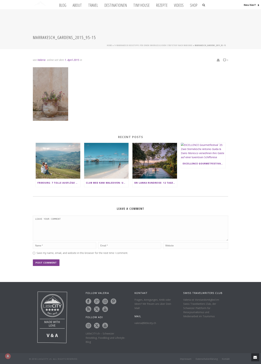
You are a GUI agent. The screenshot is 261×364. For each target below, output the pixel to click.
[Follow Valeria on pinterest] (113, 302)
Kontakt (226, 359)
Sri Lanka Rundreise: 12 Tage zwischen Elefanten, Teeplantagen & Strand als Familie (155, 182)
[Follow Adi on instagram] (88, 326)
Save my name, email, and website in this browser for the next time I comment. (82, 253)
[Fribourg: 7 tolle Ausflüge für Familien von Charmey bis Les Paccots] (58, 161)
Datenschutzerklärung (207, 359)
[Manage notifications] (8, 356)
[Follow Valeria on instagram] (105, 302)
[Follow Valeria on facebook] (88, 302)
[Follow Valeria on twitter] (97, 309)
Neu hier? (250, 5)
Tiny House (141, 5)
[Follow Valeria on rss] (88, 309)
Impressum (185, 359)
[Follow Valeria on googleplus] (97, 302)
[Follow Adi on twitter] (97, 326)
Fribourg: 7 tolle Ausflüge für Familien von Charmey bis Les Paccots (58, 182)
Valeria (41, 60)
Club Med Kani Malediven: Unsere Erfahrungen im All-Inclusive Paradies (107, 182)
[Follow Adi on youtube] (105, 326)
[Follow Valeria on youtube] (105, 309)
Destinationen (115, 5)
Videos (179, 5)
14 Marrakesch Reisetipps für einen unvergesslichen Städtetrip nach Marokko (153, 45)
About (77, 5)
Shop (193, 5)
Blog (62, 5)
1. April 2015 (72, 60)
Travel (93, 5)
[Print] (218, 60)
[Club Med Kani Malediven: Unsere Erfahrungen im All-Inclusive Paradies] (106, 161)
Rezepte (162, 5)
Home (109, 45)
